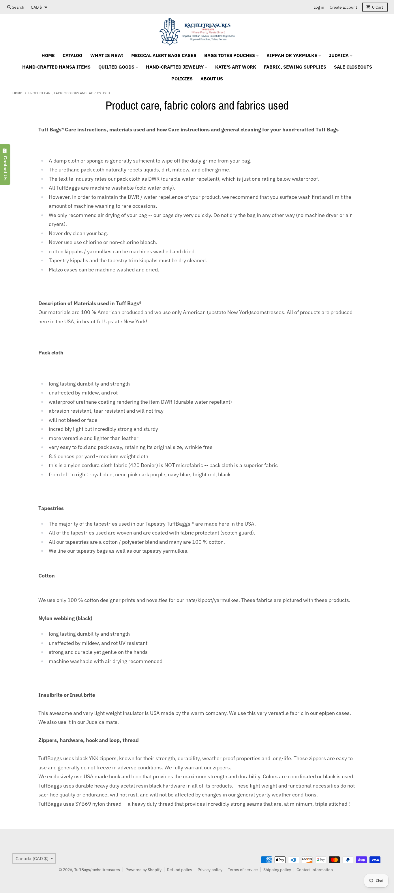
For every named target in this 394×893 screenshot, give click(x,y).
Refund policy (179, 869)
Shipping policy (277, 869)
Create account (343, 7)
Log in (319, 7)
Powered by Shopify (143, 869)
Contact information (315, 869)
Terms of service (243, 869)
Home (17, 92)
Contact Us (5, 166)
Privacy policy (210, 869)
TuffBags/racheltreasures (97, 869)
